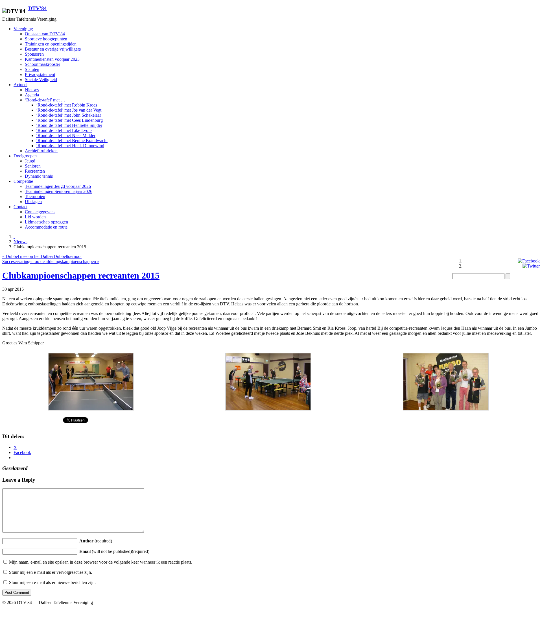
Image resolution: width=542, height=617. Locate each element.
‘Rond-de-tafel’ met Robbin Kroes (66, 105)
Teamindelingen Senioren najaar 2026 (58, 191)
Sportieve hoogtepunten (46, 38)
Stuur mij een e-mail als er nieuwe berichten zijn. (52, 582)
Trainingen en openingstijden (51, 44)
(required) (95, 540)
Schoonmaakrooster (42, 64)
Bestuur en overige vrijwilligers (53, 49)
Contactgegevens (40, 211)
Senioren (33, 166)
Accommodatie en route (46, 227)
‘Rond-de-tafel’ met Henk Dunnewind (70, 145)
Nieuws (32, 89)
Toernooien (35, 196)
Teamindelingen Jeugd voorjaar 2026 (58, 186)
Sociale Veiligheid (41, 79)
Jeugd (30, 160)
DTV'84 (37, 8)
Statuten (32, 69)
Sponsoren (34, 54)
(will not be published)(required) (114, 551)
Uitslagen (33, 201)
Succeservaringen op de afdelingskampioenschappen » (50, 261)
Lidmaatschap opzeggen (46, 222)
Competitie (23, 181)
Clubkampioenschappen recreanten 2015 (80, 275)
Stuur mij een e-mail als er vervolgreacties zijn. (50, 572)
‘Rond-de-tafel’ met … (45, 99)
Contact (20, 206)
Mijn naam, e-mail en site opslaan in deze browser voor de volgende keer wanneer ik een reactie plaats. (100, 562)
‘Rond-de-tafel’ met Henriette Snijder (69, 125)
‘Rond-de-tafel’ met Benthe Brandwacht (72, 140)
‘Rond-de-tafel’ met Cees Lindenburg (69, 120)
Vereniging (23, 28)
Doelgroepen (25, 155)
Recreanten (35, 171)
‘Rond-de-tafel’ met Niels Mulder (65, 135)
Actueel (20, 84)
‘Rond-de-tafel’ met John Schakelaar (68, 115)
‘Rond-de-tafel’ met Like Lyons (64, 130)
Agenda (32, 94)
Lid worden (35, 216)
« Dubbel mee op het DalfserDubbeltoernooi (42, 256)
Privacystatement (40, 74)
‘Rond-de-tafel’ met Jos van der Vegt (68, 110)
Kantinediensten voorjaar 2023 (52, 59)
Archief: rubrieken (41, 150)
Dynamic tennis (39, 176)
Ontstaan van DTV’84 (45, 33)
